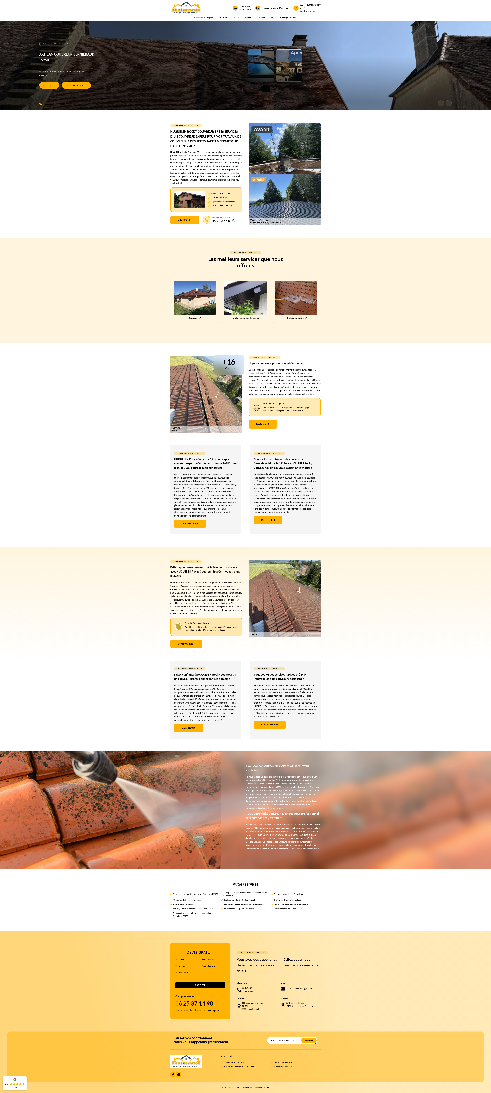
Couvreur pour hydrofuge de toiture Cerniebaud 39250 (195, 894)
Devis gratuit (184, 220)
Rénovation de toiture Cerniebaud (187, 900)
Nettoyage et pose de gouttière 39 (195, 318)
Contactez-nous (190, 524)
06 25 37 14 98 (245, 10)
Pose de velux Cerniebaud (183, 905)
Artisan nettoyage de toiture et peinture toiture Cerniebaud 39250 (192, 914)
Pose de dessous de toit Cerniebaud (288, 894)
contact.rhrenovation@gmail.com (276, 8)
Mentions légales (262, 1088)
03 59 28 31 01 (245, 7)
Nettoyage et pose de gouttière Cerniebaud (292, 905)
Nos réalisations (76, 85)
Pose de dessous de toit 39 (295, 318)
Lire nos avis (15, 1088)
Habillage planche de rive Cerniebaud (239, 900)
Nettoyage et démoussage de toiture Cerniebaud (243, 905)
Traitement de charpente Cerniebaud (238, 909)
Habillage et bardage (288, 18)
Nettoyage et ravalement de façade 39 (245, 318)
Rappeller (309, 1040)
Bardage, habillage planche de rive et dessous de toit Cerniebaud (245, 894)
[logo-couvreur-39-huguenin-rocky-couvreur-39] (186, 8)
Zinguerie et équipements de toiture (259, 18)
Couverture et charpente (204, 18)
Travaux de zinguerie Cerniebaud (287, 900)
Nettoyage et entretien (229, 18)
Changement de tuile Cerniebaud (288, 909)
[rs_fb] (172, 1074)
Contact (49, 85)
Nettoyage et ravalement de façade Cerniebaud (193, 909)
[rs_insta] (178, 1074)
